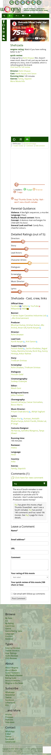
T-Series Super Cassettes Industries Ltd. (28, 315)
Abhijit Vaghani (38, 411)
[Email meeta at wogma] (39, 2)
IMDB (24, 308)
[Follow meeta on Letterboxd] (33, 2)
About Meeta (11, 670)
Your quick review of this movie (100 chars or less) (28, 583)
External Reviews (12, 648)
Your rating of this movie (23, 573)
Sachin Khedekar (33, 348)
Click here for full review (20, 67)
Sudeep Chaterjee (19, 381)
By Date (8, 618)
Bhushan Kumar (18, 325)
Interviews (9, 722)
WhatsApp (10, 731)
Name (14, 530)
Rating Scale (10, 678)
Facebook (15, 306)
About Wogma (11, 667)
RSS (7, 705)
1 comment (29, 146)
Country (9, 636)
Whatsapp (9, 692)
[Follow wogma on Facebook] (17, 2)
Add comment (40, 146)
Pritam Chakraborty (20, 411)
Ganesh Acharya (18, 402)
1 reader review (18, 146)
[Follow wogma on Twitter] (22, 2)
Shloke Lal (41, 421)
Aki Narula (15, 430)
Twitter (25, 306)
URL (13, 548)
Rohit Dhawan (28, 58)
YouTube (35, 306)
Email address (18, 539)
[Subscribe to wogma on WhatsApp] (11, 2)
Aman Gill (22, 327)
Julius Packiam (17, 395)
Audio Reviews (11, 655)
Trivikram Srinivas (19, 360)
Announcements (12, 680)
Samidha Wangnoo (29, 430)
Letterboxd (10, 702)
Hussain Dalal (17, 374)
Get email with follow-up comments (29, 593)
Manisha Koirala (24, 351)
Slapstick (28, 79)
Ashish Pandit (30, 421)
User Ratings (11, 653)
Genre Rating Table (13, 631)
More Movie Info (17, 81)
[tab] (14, 139)
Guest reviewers (12, 673)
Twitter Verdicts (12, 650)
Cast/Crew (9, 626)
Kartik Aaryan (21, 73)
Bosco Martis (17, 404)
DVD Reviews (11, 658)
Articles (8, 714)
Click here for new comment (29, 477)
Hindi (13, 454)
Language (9, 633)
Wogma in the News (14, 683)
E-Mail (8, 734)
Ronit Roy (37, 351)
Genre (8, 628)
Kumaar (27, 418)
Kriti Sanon (32, 73)
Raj (36, 199)
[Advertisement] (25, 109)
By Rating (9, 623)
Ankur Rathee (25, 353)
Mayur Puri (16, 418)
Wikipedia (15, 308)
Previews (9, 717)
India (13, 461)
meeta (14, 447)
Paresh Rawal (17, 348)
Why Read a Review (13, 675)
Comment (15, 557)
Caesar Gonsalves (34, 402)
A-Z (6, 620)
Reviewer (9, 639)
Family (20, 79)
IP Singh (14, 423)
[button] (4, 16)
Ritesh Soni (16, 388)
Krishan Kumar (33, 325)
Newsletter (10, 695)
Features (9, 719)
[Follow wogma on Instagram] (28, 2)
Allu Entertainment (20, 318)
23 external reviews (29, 144)
